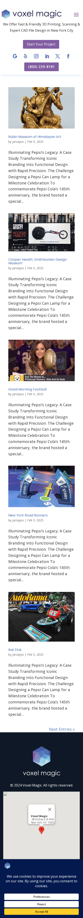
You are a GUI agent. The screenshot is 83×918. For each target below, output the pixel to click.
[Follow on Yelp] (25, 56)
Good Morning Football (27, 389)
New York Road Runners (28, 515)
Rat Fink (14, 649)
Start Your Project (41, 44)
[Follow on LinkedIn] (46, 56)
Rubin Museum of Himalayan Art (34, 136)
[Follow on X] (57, 56)
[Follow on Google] (14, 56)
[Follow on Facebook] (68, 56)
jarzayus (18, 142)
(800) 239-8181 (41, 66)
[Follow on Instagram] (36, 56)
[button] (41, 830)
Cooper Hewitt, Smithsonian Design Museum (37, 261)
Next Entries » (62, 729)
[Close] (50, 809)
